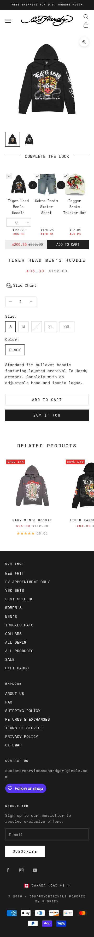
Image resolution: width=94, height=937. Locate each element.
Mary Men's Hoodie (32, 520)
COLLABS (13, 633)
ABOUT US (14, 693)
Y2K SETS (14, 590)
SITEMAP (13, 745)
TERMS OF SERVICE (24, 728)
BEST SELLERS (19, 599)
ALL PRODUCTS (19, 650)
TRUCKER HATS (19, 625)
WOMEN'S (13, 607)
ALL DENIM (15, 642)
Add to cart (47, 399)
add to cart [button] (67, 244)
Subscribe (25, 851)
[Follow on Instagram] (21, 870)
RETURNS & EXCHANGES (27, 719)
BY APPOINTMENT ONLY (27, 581)
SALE (10, 659)
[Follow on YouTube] (35, 870)
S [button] (16, 222)
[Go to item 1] (12, 139)
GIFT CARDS (17, 668)
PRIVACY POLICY (21, 736)
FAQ (8, 702)
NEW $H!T (14, 573)
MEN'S (11, 616)
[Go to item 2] (29, 139)
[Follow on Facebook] (7, 870)
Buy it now (46, 415)
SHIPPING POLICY (22, 710)
